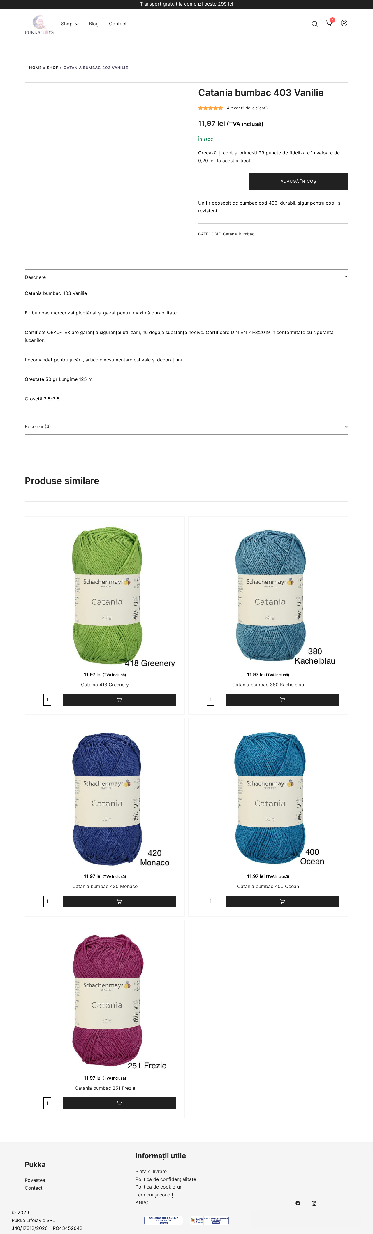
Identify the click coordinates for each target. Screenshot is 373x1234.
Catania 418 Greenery (105, 685)
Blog (94, 24)
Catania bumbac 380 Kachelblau (268, 685)
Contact (118, 24)
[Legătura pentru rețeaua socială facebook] (297, 1202)
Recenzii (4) (38, 426)
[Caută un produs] (315, 24)
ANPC (142, 1202)
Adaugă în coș (298, 181)
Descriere (35, 277)
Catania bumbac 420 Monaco (105, 886)
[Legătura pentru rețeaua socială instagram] (314, 1202)
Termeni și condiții (156, 1195)
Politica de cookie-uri (159, 1187)
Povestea (35, 1180)
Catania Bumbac (238, 233)
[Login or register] (344, 26)
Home (35, 68)
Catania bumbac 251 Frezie (105, 1088)
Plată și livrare (151, 1171)
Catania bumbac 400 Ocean (268, 886)
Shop (67, 24)
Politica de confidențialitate (166, 1179)
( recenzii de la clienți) (246, 108)
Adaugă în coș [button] (119, 700)
